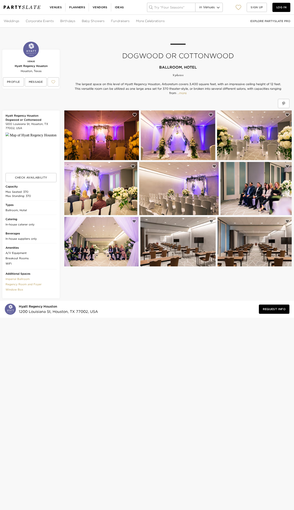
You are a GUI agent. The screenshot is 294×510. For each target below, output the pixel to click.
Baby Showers (93, 21)
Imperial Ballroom (18, 279)
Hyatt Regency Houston (31, 66)
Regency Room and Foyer (24, 284)
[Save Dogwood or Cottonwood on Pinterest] (283, 103)
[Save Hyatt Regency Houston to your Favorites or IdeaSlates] (53, 81)
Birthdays (67, 21)
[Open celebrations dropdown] (165, 21)
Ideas (119, 7)
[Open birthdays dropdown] (75, 21)
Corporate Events (40, 21)
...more (181, 93)
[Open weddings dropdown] (19, 21)
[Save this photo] (135, 115)
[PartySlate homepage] (22, 7)
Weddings (11, 21)
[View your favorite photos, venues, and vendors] (238, 7)
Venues (56, 7)
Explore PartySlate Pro (270, 21)
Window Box (14, 289)
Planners (77, 7)
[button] (238, 7)
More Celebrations (150, 21)
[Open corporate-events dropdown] (54, 21)
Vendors (100, 7)
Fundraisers (120, 21)
